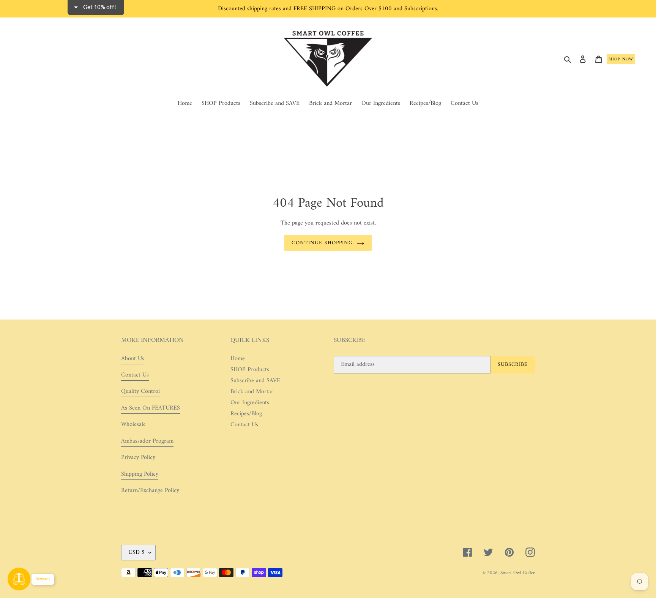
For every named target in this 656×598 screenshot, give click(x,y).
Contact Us (135, 375)
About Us (132, 358)
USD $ (136, 552)
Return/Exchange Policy (150, 490)
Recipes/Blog (246, 413)
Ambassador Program (147, 441)
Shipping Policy (139, 474)
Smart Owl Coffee (517, 572)
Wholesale (133, 424)
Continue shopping (322, 243)
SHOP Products (249, 369)
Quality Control (140, 391)
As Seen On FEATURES (150, 408)
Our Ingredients (249, 402)
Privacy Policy (138, 457)
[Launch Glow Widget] (19, 579)
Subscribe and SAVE (255, 380)
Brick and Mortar (251, 391)
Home (237, 358)
